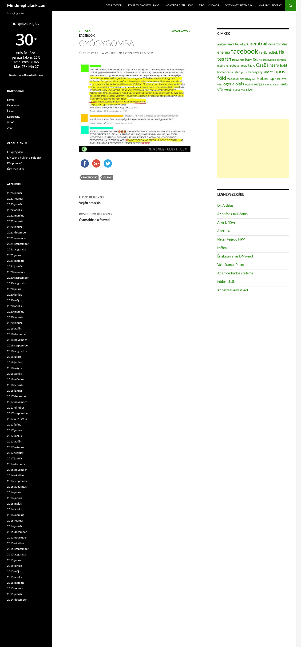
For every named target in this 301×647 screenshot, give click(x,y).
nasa (278, 78)
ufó (220, 89)
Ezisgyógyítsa (15, 152)
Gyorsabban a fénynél (95, 217)
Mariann (262, 78)
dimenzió (274, 44)
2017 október (15, 407)
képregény (255, 72)
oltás (107, 177)
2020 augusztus (17, 283)
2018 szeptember (17, 345)
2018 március (15, 379)
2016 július (14, 492)
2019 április (14, 328)
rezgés (259, 84)
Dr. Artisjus (225, 205)
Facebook (87, 35)
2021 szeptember (17, 243)
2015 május (14, 571)
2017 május (14, 435)
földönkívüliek (267, 60)
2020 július (14, 289)
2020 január (14, 322)
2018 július (14, 356)
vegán (229, 89)
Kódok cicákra (227, 282)
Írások (10, 111)
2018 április (14, 373)
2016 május (14, 503)
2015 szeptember (17, 548)
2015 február (15, 588)
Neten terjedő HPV (231, 239)
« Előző (85, 31)
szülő (284, 84)
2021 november (17, 238)
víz (243, 89)
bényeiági (240, 44)
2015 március (15, 582)
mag (242, 79)
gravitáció (248, 65)
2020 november (17, 272)
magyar (250, 78)
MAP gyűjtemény (270, 5)
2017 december (17, 396)
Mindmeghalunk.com (27, 6)
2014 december (17, 599)
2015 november (17, 537)
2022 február (15, 221)
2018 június (14, 362)
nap (271, 78)
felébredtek (268, 52)
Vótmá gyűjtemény (238, 5)
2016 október (15, 475)
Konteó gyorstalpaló (143, 5)
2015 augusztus (17, 554)
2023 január (14, 204)
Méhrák (222, 248)
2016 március (15, 515)
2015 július (14, 560)
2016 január (14, 526)
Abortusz (223, 231)
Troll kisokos (209, 5)
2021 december (17, 232)
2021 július (14, 255)
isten (237, 72)
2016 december (17, 464)
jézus (244, 72)
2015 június (14, 565)
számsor (274, 84)
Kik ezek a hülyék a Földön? (24, 157)
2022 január (14, 226)
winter (110, 53)
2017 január (14, 458)
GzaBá (262, 65)
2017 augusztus (17, 419)
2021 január (14, 266)
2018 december (17, 334)
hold (283, 65)
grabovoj (235, 65)
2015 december (17, 531)
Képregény (13, 116)
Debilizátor (114, 5)
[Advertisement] (253, 148)
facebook (90, 177)
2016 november (17, 469)
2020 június (14, 294)
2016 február (15, 520)
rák (267, 84)
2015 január (14, 594)
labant (268, 72)
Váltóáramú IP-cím (230, 265)
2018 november (17, 339)
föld (255, 59)
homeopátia (225, 72)
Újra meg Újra (15, 169)
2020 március (15, 311)
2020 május (14, 300)
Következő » (180, 31)
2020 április (14, 306)
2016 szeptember (17, 481)
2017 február (15, 452)
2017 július (14, 424)
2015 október (15, 543)
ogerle (228, 84)
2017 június (14, 430)
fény (248, 59)
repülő (249, 84)
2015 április (14, 577)
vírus (237, 89)
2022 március (15, 215)
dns (284, 44)
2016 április (14, 509)
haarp (274, 65)
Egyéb (11, 99)
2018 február (15, 385)
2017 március (15, 447)
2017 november (17, 402)
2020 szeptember (17, 277)
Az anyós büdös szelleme (235, 273)
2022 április (14, 210)
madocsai (233, 78)
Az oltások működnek (232, 214)
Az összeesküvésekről (232, 290)
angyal (221, 44)
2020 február (15, 317)
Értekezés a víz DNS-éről (235, 256)
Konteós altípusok (179, 5)
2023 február (15, 198)
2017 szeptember (17, 413)
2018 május (14, 368)
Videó (10, 122)
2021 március (15, 260)
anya (230, 44)
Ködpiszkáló (14, 163)
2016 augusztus (17, 486)
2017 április (14, 441)
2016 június (14, 498)
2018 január (14, 390)
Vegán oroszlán (91, 200)
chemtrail (257, 43)
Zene (10, 128)
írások (249, 89)
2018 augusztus (17, 351)
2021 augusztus (17, 249)
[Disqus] (131, 303)
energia (223, 52)
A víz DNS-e (226, 222)
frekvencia (238, 60)
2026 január (14, 193)
